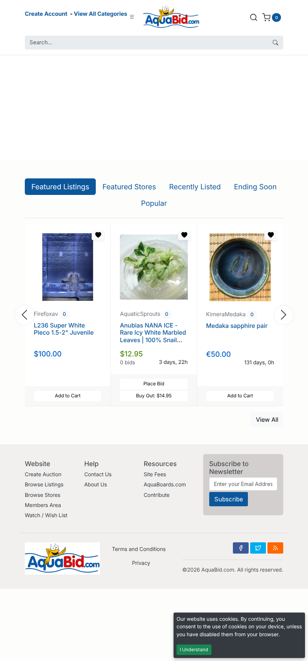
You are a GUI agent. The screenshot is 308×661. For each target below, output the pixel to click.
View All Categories (100, 13)
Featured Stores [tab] (129, 186)
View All (267, 419)
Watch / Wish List (46, 515)
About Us (95, 484)
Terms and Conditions (139, 549)
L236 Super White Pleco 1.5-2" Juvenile (64, 328)
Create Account (46, 13)
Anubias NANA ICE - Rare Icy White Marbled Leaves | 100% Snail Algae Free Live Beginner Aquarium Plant (153, 343)
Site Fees (154, 474)
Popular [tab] (154, 203)
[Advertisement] (154, 107)
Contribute (156, 495)
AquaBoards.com (164, 484)
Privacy (141, 563)
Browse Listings (44, 484)
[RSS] (275, 548)
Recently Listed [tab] (194, 186)
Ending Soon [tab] (255, 186)
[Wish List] (98, 235)
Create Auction (43, 474)
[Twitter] (258, 548)
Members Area (43, 505)
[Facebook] (241, 548)
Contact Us (98, 474)
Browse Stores (42, 495)
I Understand (194, 649)
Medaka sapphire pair (237, 325)
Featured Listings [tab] (60, 186)
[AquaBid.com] (171, 17)
